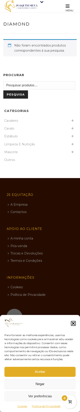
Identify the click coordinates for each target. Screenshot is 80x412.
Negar (40, 384)
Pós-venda (18, 246)
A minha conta (21, 238)
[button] (73, 323)
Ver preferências (40, 396)
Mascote (11, 152)
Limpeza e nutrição (19, 144)
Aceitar (40, 371)
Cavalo (9, 128)
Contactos (18, 212)
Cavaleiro (11, 121)
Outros (9, 160)
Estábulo (11, 136)
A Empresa (19, 205)
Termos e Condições (26, 261)
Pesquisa (16, 94)
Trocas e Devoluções (26, 253)
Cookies (22, 406)
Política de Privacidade (46, 406)
